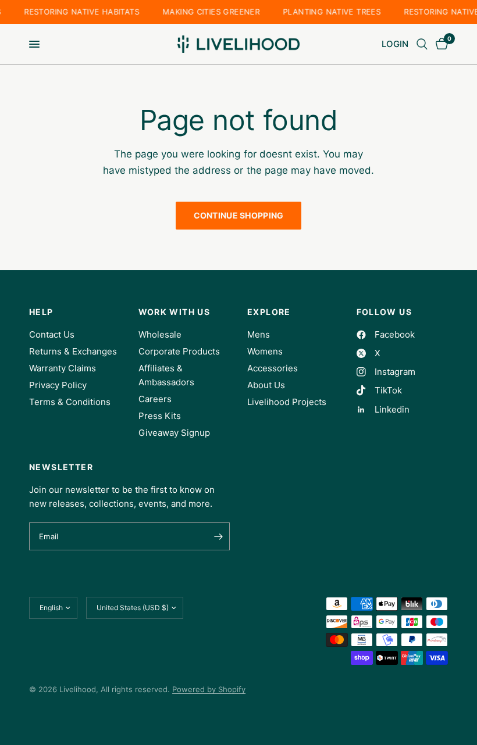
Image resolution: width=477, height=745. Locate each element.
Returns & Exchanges (73, 351)
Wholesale (159, 334)
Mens (258, 334)
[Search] (422, 44)
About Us (266, 385)
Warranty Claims (62, 368)
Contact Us (51, 334)
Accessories (272, 368)
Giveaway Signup (174, 432)
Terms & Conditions (70, 401)
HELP (41, 312)
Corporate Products (179, 351)
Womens (265, 351)
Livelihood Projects (286, 401)
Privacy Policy (58, 385)
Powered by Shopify (208, 689)
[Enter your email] (218, 536)
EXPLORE (269, 312)
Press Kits (159, 415)
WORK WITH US (174, 312)
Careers (155, 398)
